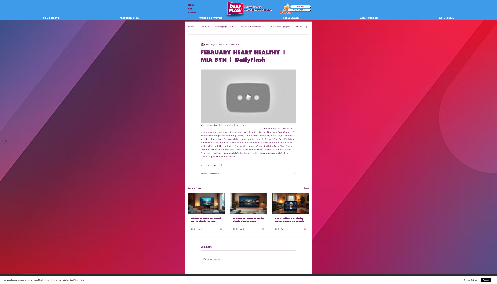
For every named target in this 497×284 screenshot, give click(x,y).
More (297, 27)
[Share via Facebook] (202, 165)
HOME (191, 5)
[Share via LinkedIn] (214, 165)
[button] (306, 27)
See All (306, 188)
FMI (190, 9)
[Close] (493, 280)
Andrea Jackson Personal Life (253, 27)
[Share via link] (221, 165)
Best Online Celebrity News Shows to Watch (289, 220)
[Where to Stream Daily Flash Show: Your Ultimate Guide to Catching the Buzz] (248, 203)
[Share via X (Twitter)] (208, 165)
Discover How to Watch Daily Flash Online (206, 220)
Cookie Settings (470, 280)
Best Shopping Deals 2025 (225, 27)
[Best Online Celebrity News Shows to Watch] (290, 203)
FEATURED (204, 27)
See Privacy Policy (77, 280)
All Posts (191, 27)
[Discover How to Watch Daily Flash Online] (206, 203)
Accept (486, 280)
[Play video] (248, 96)
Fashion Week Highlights (280, 27)
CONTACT (192, 12)
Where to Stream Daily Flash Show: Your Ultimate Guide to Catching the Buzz (248, 220)
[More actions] (294, 44)
